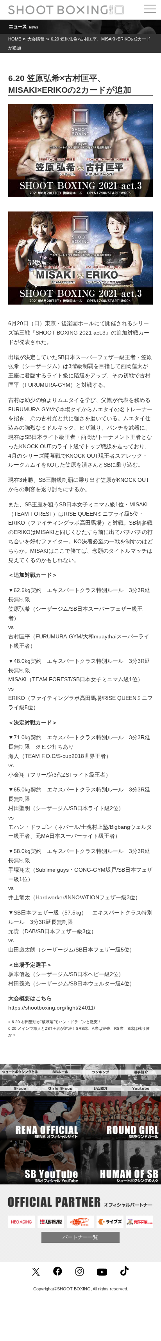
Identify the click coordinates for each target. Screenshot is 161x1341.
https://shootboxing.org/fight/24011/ (51, 1007)
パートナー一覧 (80, 1237)
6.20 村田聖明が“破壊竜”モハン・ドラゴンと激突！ (57, 1022)
